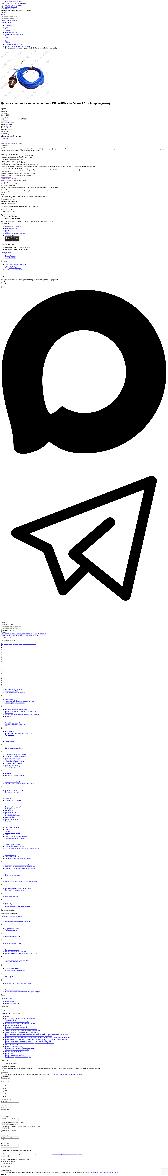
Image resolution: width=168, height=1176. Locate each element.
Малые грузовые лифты (13, 1044)
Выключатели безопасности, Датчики (17, 46)
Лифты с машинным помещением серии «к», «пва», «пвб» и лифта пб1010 (29, 1043)
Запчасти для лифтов (8, 634)
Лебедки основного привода (14, 775)
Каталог (4, 12)
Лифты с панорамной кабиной (15, 1055)
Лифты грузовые (10, 1001)
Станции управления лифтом (14, 846)
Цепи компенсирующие (13, 875)
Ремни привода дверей (12, 833)
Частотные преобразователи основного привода (21, 881)
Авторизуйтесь (6, 180)
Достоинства (5, 1109)
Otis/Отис (9, 126)
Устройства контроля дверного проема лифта (20, 868)
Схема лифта (9, 25)
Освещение (8, 798)
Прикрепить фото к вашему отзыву (12, 1122)
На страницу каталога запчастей (25, 644)
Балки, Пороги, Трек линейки (14, 703)
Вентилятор (9, 713)
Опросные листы (7, 635)
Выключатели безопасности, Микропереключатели (22, 714)
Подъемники (42, 634)
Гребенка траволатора (12, 928)
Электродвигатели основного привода (17, 907)
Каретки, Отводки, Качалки (14, 760)
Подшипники (9, 817)
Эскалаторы (9, 1053)
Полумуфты (9, 810)
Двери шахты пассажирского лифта (16, 1027)
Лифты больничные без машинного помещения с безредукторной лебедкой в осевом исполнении (37, 1037)
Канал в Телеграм (10, 256)
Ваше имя (4, 1101)
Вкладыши (8, 716)
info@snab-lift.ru (6, 5)
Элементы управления (12, 990)
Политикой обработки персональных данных (67, 1074)
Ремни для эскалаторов (12, 962)
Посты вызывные (10, 814)
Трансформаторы (10, 855)
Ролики (7, 831)
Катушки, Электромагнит (13, 763)
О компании (9, 29)
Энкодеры (8, 903)
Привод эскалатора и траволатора (16, 951)
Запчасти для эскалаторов (13, 44)
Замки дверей (9, 741)
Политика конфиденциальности (15, 233)
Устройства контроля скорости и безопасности (20, 866)
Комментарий (5, 1116)
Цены (6, 232)
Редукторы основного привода (15, 838)
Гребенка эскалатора (11, 930)
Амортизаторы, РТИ (11, 691)
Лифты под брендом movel (13, 1046)
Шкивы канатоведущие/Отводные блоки (18, 888)
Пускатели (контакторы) (13, 807)
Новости (7, 36)
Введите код (5, 1167)
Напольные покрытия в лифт (14, 790)
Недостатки (5, 1113)
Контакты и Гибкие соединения (15, 756)
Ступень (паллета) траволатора (15, 970)
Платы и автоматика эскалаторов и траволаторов (21, 953)
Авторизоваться (6, 1170)
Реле (6, 834)
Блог (6, 37)
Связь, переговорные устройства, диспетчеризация (22, 848)
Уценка (3, 22)
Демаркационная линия (12, 936)
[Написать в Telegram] (84, 621)
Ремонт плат (17, 635)
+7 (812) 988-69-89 (11, 7)
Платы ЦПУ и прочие (12, 819)
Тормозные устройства (12, 856)
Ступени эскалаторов (12, 968)
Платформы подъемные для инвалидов (18, 1057)
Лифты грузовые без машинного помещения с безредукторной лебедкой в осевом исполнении (36, 1039)
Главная (7, 41)
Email (3, 1070)
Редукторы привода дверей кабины (16, 836)
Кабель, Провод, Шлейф (13, 767)
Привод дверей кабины (12, 816)
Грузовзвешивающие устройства (15, 725)
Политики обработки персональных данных (103, 1172)
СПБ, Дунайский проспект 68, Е (11, 1)
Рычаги (7, 829)
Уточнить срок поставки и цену (11, 143)
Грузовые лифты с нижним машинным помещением (22, 1032)
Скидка (3, 637)
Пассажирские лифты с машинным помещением (21, 1029)
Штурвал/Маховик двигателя (14, 890)
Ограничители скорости (13, 800)
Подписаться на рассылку (13, 226)
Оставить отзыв (9, 122)
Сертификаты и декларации (14, 34)
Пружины (8, 821)
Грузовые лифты (10, 1020)
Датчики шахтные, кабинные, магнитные (18, 733)
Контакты (8, 30)
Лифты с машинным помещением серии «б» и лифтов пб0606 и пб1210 (28, 1041)
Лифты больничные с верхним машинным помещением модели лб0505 (28, 1036)
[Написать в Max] (84, 454)
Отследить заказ (17, 5)
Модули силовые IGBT (12, 782)
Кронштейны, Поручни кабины (15, 754)
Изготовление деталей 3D (29, 635)
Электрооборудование (12, 905)
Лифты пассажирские (12, 1003)
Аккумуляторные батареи (13, 689)
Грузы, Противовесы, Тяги (13, 723)
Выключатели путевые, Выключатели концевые (21, 711)
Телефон (4, 1105)
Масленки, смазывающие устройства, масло (19, 783)
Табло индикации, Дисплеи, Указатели (18, 858)
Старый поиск (9, 235)
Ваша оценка (5, 1082)
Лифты (35, 634)
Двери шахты (9, 731)
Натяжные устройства (12, 792)
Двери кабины (9, 735)
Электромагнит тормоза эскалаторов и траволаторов (22, 991)
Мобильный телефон (8, 1161)
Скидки (8, 22)
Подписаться (5, 1076)
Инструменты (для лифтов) (14, 748)
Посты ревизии (10, 809)
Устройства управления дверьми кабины (18, 865)
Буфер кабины (9, 699)
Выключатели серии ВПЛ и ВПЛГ (16, 709)
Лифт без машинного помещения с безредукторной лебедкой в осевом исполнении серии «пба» (37, 1034)
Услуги (7, 27)
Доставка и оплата (11, 32)
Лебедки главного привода (14, 1025)
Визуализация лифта (7, 644)
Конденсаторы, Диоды (12, 758)
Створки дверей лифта (12, 844)
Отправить (5, 1128)
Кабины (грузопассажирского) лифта (17, 1022)
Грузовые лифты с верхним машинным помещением (22, 1030)
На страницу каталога (8, 998)
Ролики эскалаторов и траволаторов (17, 960)
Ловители (8, 773)
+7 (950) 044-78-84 (16, 269)
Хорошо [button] (3, 1174)
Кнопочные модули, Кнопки (14, 761)
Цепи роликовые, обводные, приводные (18, 983)
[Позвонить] (2, 288)
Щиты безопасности (11, 896)
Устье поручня (9, 977)
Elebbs (51, 221)
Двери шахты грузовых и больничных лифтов (20, 1023)
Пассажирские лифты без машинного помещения (21, 1018)
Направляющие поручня (13, 943)
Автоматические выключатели (15, 692)
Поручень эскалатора (12, 950)
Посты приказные (11, 812)
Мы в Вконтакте (10, 258)
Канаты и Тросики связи (13, 765)
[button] (84, 283)
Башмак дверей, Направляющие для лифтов (19, 701)
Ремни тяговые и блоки (12, 827)
